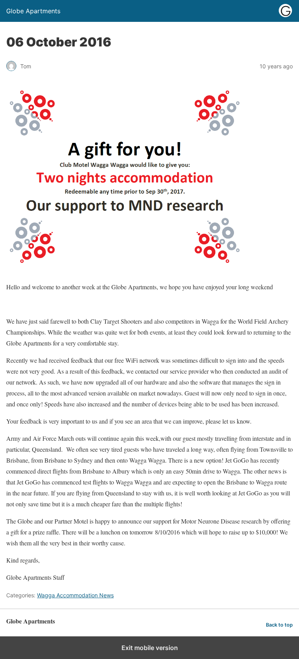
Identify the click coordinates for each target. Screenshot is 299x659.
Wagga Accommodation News (75, 595)
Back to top (279, 625)
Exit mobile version (149, 648)
